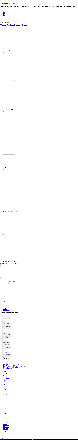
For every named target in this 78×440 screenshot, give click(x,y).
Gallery (4, 15)
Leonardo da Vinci (6, 411)
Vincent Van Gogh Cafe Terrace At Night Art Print (12, 367)
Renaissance (5, 424)
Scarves (4, 302)
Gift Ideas (4, 395)
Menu (2, 10)
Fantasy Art (5, 391)
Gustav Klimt (5, 293)
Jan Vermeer (5, 403)
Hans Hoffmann (6, 399)
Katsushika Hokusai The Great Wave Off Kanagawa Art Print (14, 366)
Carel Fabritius (5, 384)
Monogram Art (5, 416)
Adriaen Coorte (6, 375)
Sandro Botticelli (6, 425)
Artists (4, 18)
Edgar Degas (5, 388)
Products (4, 17)
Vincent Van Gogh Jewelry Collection (14, 25)
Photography (5, 422)
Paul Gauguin (5, 419)
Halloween (5, 398)
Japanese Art (5, 404)
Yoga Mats (5, 436)
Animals (4, 284)
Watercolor (5, 309)
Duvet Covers (5, 288)
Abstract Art (5, 283)
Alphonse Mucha (6, 377)
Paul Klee (4, 420)
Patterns (4, 417)
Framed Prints (5, 290)
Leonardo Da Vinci (6, 298)
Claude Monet (5, 287)
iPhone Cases (5, 295)
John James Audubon (7, 407)
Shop (4, 13)
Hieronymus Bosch (6, 294)
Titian (4, 426)
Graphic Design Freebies (7, 368)
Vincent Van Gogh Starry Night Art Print (11, 364)
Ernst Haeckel (5, 390)
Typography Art (6, 427)
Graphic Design (6, 396)
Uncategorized (5, 428)
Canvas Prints (5, 286)
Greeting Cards (6, 292)
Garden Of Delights (6, 291)
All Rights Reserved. (4, 438)
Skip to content (3, 0)
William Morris (6, 310)
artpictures (15, 48)
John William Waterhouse (8, 408)
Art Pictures (5, 380)
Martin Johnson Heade (7, 412)
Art (3, 14)
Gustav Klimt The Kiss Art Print (9, 365)
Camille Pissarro (6, 383)
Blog (3, 16)
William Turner (6, 435)
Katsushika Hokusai (6, 297)
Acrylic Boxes (5, 374)
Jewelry (4, 405)
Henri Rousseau (6, 400)
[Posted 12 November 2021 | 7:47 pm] (7, 316)
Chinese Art (5, 385)
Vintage (4, 430)
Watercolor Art (6, 433)
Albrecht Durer (5, 376)
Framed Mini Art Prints (7, 289)
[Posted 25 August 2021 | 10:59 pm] (7, 350)
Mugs (4, 300)
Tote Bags (4, 306)
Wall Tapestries (6, 308)
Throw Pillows (5, 305)
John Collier (5, 406)
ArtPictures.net (18, 438)
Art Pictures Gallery (8, 3)
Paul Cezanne (5, 418)
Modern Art (5, 299)
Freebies (4, 393)
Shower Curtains (6, 303)
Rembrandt (5, 423)
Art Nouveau (5, 379)
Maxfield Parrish (6, 414)
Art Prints (5, 285)
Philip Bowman (6, 301)
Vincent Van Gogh (6, 307)
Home (4, 12)
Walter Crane (5, 432)
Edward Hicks (5, 389)
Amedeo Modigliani (6, 378)
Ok (61, 439)
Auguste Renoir (6, 382)
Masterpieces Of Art (7, 413)
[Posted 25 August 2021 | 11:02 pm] (7, 321)
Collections (5, 387)
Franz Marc (5, 392)
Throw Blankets (6, 304)
